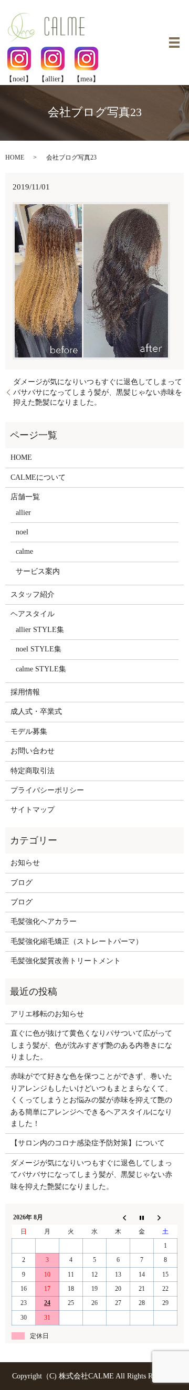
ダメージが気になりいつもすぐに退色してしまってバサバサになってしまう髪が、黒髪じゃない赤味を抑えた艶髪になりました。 (97, 392)
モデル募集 (28, 731)
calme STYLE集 (41, 669)
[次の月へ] (165, 1218)
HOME (14, 157)
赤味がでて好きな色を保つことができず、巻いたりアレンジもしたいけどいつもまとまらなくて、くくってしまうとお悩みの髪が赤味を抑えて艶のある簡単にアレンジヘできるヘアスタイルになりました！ (91, 1100)
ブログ (21, 883)
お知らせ (25, 863)
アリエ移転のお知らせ (47, 1014)
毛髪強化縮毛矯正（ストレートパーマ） (76, 941)
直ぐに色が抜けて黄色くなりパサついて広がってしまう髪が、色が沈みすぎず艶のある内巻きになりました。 (91, 1045)
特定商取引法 (32, 771)
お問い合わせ (32, 751)
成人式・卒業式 (36, 711)
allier (23, 513)
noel (22, 532)
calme (24, 551)
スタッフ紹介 (32, 594)
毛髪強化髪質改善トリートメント (65, 961)
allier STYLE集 (40, 630)
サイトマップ (32, 810)
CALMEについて (38, 477)
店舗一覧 (25, 497)
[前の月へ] (118, 1218)
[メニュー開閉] (174, 42)
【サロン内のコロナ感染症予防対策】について (87, 1143)
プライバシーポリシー (47, 790)
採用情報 (25, 692)
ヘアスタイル (32, 614)
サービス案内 (38, 571)
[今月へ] (142, 1218)
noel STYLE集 (38, 649)
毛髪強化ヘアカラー (43, 921)
